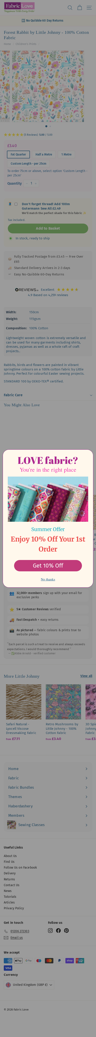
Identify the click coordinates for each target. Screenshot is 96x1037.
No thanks (48, 579)
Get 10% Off (48, 565)
